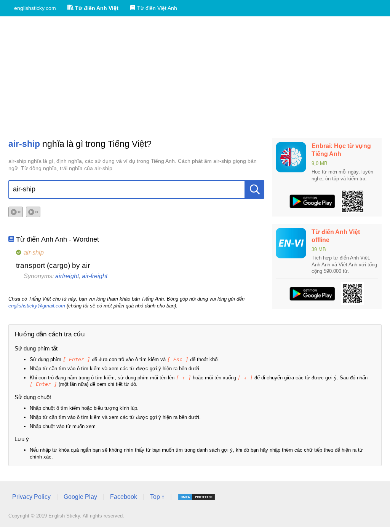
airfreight (67, 276)
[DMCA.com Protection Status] (196, 497)
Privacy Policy (31, 497)
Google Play (80, 497)
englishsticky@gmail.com (36, 306)
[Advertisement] (195, 77)
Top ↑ (157, 497)
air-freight (94, 276)
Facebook (123, 497)
